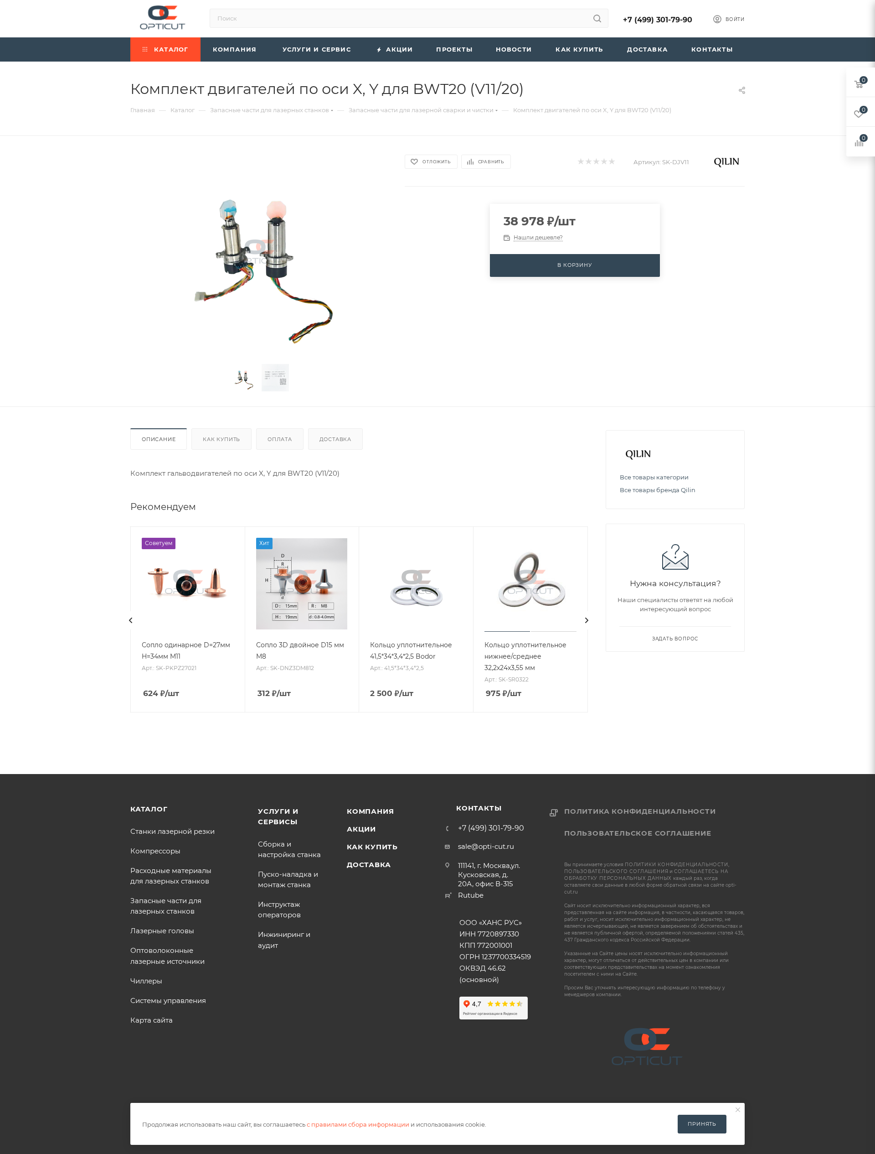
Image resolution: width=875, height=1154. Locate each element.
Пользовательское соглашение (637, 833)
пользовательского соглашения (616, 871)
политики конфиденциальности (676, 865)
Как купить (221, 439)
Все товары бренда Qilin (657, 490)
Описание (158, 439)
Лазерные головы (162, 930)
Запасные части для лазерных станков (167, 905)
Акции (361, 829)
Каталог (149, 809)
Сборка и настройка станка (289, 849)
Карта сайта (151, 1020)
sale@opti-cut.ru (486, 846)
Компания (370, 811)
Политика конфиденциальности (640, 811)
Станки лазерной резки (172, 831)
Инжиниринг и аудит (284, 939)
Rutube (471, 895)
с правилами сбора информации (358, 1124)
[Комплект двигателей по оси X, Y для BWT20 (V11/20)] (259, 253)
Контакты (478, 808)
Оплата (280, 439)
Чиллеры (146, 981)
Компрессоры (155, 851)
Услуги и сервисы (278, 816)
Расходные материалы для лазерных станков (170, 875)
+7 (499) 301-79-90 (657, 20)
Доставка (335, 439)
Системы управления (168, 1000)
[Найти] (597, 18)
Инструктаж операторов (279, 909)
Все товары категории (654, 477)
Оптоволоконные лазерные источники (167, 955)
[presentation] (131, 620)
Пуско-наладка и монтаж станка (288, 879)
